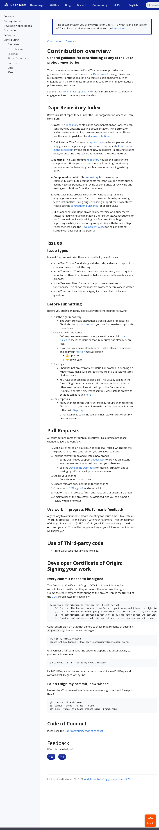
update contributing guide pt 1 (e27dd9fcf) (108, 779)
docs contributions (99, 136)
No (62, 756)
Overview (71, 41)
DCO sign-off (76, 488)
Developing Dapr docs (82, 467)
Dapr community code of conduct (84, 731)
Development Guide (93, 227)
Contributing (54, 41)
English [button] (133, 5)
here (88, 394)
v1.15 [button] (116, 5)
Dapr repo (79, 410)
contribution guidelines (84, 205)
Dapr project (100, 74)
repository (72, 125)
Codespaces (98, 459)
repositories (86, 324)
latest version (120, 28)
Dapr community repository (73, 91)
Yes (51, 756)
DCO (54, 596)
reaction (80, 351)
